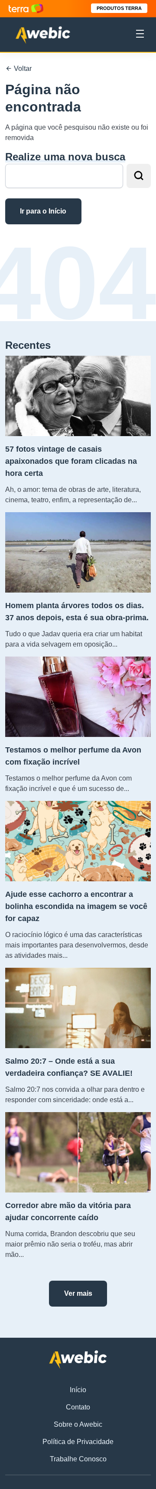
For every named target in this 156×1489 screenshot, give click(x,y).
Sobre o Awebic (78, 1424)
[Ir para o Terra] (26, 8)
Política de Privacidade (78, 1441)
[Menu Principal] (140, 35)
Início (78, 1389)
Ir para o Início (43, 211)
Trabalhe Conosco (78, 1459)
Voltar (22, 68)
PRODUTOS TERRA (119, 8)
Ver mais (78, 1293)
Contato (78, 1407)
